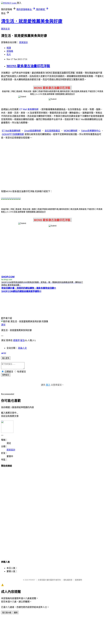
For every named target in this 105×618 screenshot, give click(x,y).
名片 (9, 54)
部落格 (10, 51)
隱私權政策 (67, 580)
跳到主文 (5, 29)
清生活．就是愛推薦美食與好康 (31, 21)
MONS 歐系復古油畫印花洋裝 (28, 66)
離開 (16, 613)
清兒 (3, 325)
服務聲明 (78, 580)
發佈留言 (5, 375)
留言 (22, 340)
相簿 (9, 48)
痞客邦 (16, 340)
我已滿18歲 (6, 613)
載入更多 (5, 358)
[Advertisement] (52, 163)
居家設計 (23, 42)
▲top (3, 353)
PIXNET (32, 580)
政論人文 (22, 348)
